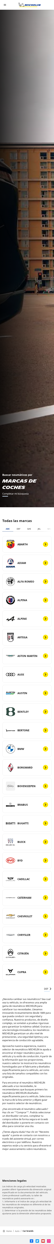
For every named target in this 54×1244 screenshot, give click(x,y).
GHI (29, 528)
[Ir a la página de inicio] (29, 4)
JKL (39, 528)
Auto (17, 1231)
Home (9, 1231)
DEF (18, 528)
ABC (8, 528)
